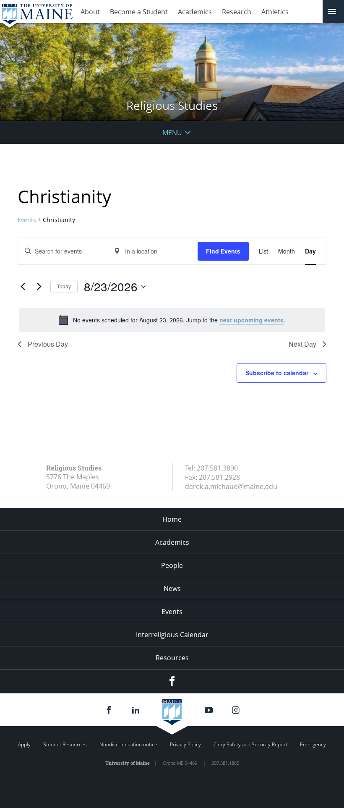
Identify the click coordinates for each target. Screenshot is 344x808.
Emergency (313, 744)
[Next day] (39, 287)
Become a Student (139, 11)
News (172, 588)
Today (64, 286)
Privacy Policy (185, 744)
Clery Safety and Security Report (250, 744)
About (90, 11)
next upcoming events (251, 320)
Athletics (275, 11)
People (172, 565)
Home (172, 519)
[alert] (172, 320)
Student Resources (65, 744)
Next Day (302, 344)
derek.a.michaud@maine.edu (231, 486)
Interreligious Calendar (172, 634)
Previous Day (48, 344)
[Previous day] (23, 287)
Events (27, 220)
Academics (195, 11)
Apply (24, 744)
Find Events (223, 251)
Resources (172, 657)
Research (236, 11)
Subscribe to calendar (276, 373)
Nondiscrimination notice (128, 744)
